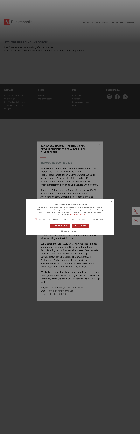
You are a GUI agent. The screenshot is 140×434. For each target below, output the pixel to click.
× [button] (111, 201)
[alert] (70, 217)
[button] (70, 231)
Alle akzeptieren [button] (60, 226)
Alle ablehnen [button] (80, 226)
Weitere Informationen (77, 214)
